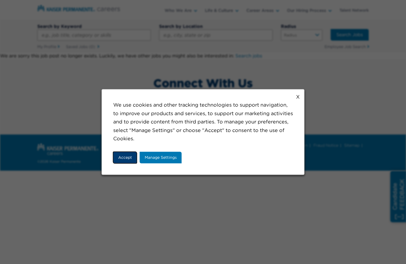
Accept (125, 157)
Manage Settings (161, 157)
